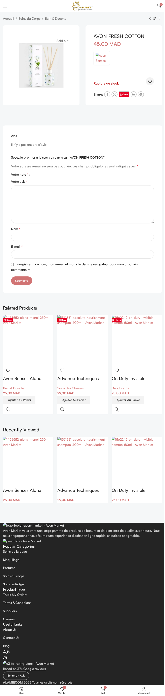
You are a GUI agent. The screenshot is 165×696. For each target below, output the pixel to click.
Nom (15, 229)
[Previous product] (149, 18)
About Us (9, 630)
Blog (6, 646)
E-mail (17, 247)
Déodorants (120, 388)
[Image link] (33, 525)
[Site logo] (82, 6)
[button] (19, 400)
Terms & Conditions (17, 603)
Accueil (8, 18)
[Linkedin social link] (134, 94)
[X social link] (114, 94)
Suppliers (10, 611)
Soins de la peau (15, 551)
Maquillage (11, 560)
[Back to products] (154, 18)
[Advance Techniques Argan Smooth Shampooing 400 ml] (82, 340)
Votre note (19, 174)
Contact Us (11, 638)
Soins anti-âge (13, 584)
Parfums (9, 568)
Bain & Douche (55, 18)
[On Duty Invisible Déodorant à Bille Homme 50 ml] (137, 340)
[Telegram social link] (141, 94)
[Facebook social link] (107, 94)
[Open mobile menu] (5, 6)
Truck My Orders (15, 595)
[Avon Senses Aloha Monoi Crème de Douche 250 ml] (28, 340)
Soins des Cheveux (71, 388)
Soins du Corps (29, 18)
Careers (9, 619)
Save (125, 94)
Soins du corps (13, 576)
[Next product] (159, 18)
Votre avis (19, 181)
